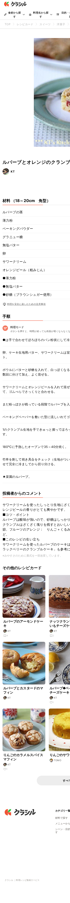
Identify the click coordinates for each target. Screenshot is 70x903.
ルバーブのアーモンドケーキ (23, 623)
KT (13, 171)
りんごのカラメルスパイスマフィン (23, 757)
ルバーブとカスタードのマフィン (23, 690)
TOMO (57, 760)
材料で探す (61, 817)
